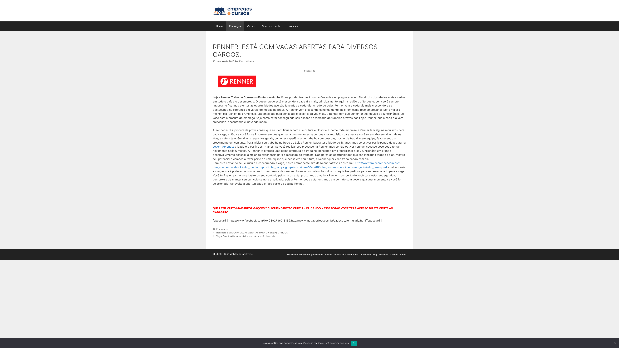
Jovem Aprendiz (223, 146)
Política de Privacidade (298, 254)
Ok (354, 343)
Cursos (251, 26)
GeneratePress (244, 254)
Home (219, 26)
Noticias (293, 26)
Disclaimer (383, 254)
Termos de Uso (368, 254)
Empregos (235, 26)
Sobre (403, 254)
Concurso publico (272, 26)
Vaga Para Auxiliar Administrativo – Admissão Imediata (245, 236)
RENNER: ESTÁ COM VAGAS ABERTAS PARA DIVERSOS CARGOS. (252, 232)
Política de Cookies (322, 254)
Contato (394, 254)
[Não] (615, 343)
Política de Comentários (346, 254)
